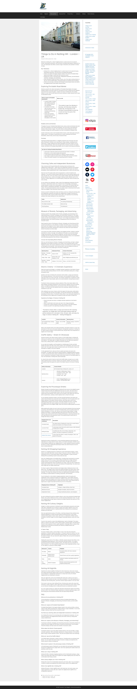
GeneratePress (78, 687)
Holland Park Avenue (46, 435)
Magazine (46, 13)
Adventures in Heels (89, 47)
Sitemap (83, 13)
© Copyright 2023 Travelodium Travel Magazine (89, 56)
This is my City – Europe (90, 98)
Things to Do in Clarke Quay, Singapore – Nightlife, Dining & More (90, 77)
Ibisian (86, 269)
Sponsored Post (62, 13)
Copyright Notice (89, 228)
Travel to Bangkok (89, 255)
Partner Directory (91, 13)
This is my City (53, 13)
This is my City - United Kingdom (54, 675)
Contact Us (78, 13)
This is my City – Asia (90, 94)
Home (41, 13)
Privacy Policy (70, 13)
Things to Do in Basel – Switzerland (48, 677)
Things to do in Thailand (90, 34)
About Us (88, 229)
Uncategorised (88, 112)
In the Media (42, 17)
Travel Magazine (88, 111)
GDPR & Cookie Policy (90, 262)
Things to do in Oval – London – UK (48, 676)
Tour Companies (88, 109)
